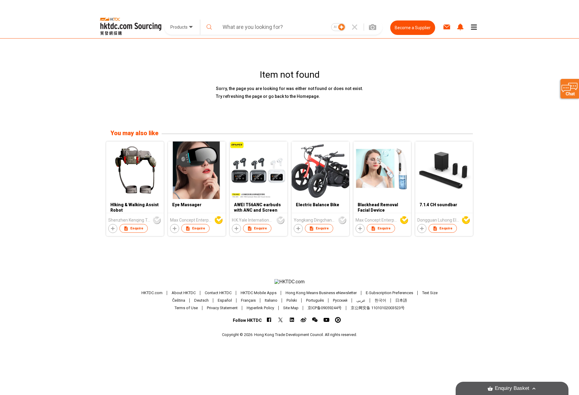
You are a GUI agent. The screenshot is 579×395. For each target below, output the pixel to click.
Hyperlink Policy (260, 308)
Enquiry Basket (512, 388)
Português (315, 300)
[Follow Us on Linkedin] (292, 320)
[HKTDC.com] (289, 282)
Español (225, 300)
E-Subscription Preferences (389, 293)
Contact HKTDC (218, 293)
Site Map (291, 308)
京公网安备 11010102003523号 (378, 308)
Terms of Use (186, 308)
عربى (360, 300)
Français (248, 300)
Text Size (430, 293)
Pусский (340, 300)
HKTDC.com (152, 293)
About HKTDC (184, 293)
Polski (291, 300)
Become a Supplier (413, 27)
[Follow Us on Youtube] (326, 320)
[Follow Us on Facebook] (269, 320)
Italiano (271, 300)
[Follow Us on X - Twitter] (280, 320)
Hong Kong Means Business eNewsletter (321, 293)
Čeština (178, 300)
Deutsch (201, 300)
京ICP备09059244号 (325, 308)
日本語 (401, 300)
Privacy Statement (222, 308)
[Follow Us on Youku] (338, 320)
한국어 (380, 300)
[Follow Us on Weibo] (303, 320)
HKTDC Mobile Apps (259, 293)
